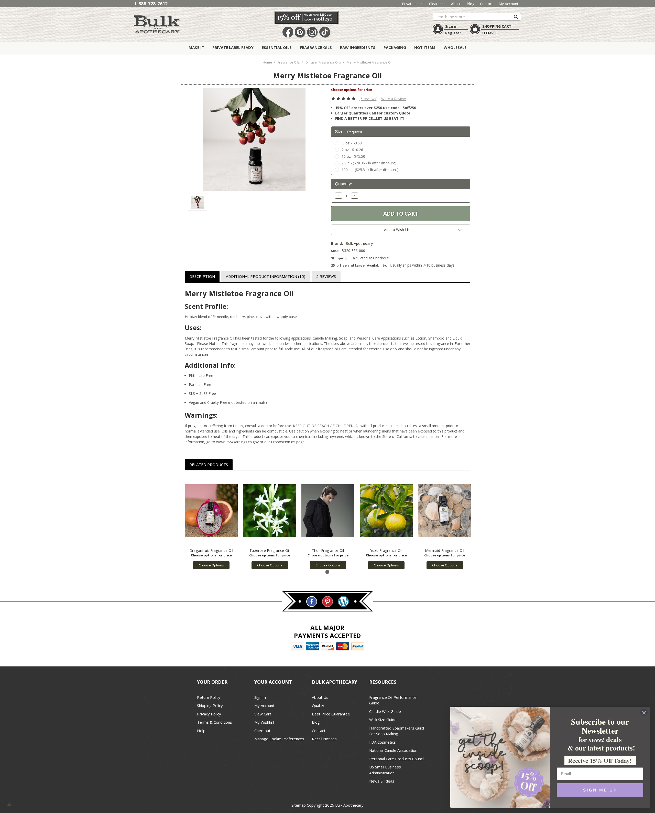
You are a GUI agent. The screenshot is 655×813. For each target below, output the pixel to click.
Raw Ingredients (357, 47)
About (456, 3)
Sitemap (298, 805)
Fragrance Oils (316, 47)
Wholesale (455, 47)
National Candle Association (393, 750)
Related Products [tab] (208, 464)
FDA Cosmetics (382, 742)
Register (453, 32)
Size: (348, 131)
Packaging (395, 47)
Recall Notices (324, 738)
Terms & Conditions (214, 722)
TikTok (324, 32)
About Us (320, 697)
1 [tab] (327, 572)
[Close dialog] (644, 712)
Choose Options (211, 565)
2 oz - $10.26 (352, 149)
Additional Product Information (265, 276)
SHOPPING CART (496, 26)
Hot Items (424, 47)
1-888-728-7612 (151, 4)
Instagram (312, 32)
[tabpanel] (211, 522)
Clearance (437, 3)
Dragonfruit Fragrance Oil (211, 550)
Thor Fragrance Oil (328, 550)
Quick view (211, 511)
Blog (470, 3)
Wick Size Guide (383, 719)
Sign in (451, 26)
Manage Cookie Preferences (279, 738)
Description (202, 276)
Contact (486, 3)
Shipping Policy (210, 705)
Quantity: (343, 184)
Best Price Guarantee (331, 713)
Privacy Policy (209, 713)
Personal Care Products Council (396, 758)
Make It (196, 47)
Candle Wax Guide (385, 711)
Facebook (287, 32)
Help (201, 730)
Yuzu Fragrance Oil (386, 550)
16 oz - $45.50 (353, 156)
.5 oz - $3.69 (352, 143)
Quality (318, 705)
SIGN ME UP (600, 790)
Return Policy (208, 697)
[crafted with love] (9, 803)
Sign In (260, 697)
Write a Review (393, 98)
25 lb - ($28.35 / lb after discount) (369, 163)
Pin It (300, 32)
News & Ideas (381, 781)
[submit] (516, 16)
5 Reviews (326, 276)
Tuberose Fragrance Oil (269, 550)
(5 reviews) (368, 98)
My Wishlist (264, 722)
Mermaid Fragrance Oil (444, 550)
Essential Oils (277, 47)
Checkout (262, 730)
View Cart (262, 713)
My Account (508, 3)
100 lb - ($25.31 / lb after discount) (370, 169)
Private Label (412, 3)
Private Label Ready (233, 47)
